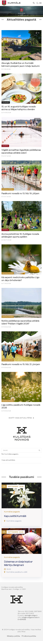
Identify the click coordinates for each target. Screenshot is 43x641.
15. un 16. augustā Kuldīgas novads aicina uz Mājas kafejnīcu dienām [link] (19, 108)
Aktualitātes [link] (7, 189)
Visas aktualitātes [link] (8, 460)
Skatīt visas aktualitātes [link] (20, 418)
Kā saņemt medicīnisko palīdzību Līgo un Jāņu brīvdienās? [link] (20, 279)
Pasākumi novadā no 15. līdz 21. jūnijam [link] (21, 364)
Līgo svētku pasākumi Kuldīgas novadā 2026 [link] (21, 406)
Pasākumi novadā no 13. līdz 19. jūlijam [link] (20, 193)
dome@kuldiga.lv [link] (31, 615)
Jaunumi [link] (5, 59)
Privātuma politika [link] (29, 636)
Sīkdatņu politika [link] (13, 636)
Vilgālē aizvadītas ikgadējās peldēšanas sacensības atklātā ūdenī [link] (21, 151)
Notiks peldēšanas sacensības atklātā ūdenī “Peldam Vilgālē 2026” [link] (20, 322)
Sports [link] (5, 146)
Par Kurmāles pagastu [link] (10, 454)
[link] (16, 3)
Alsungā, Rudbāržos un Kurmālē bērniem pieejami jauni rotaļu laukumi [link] (21, 64)
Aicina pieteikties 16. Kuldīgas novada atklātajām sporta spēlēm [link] (20, 235)
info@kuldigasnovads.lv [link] (31, 617)
